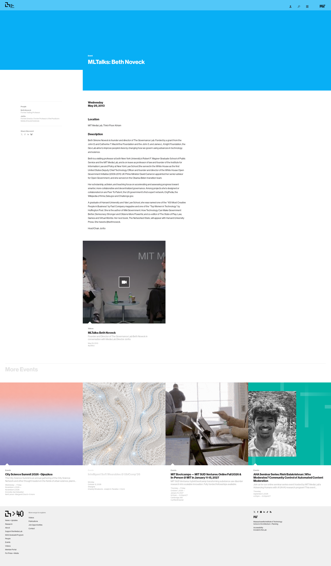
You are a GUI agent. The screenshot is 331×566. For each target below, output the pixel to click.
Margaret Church (21, 494)
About (7, 528)
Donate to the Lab (260, 530)
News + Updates (11, 520)
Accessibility (258, 527)
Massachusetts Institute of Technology (267, 521)
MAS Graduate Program (14, 535)
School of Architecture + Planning (265, 524)
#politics (91, 345)
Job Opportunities (35, 525)
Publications (33, 521)
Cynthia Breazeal (177, 500)
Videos (8, 546)
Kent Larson (9, 494)
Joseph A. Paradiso (111, 489)
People (7, 538)
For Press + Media (12, 553)
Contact (32, 528)
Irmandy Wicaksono (95, 489)
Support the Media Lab (13, 531)
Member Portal (10, 549)
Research (8, 524)
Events (7, 542)
